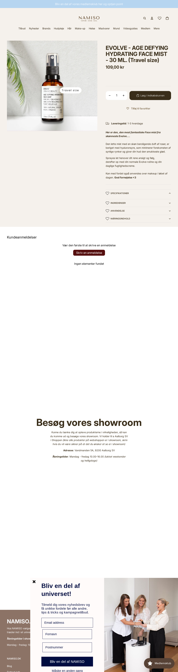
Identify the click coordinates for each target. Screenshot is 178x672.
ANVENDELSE (118, 210)
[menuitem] (156, 28)
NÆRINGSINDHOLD (120, 218)
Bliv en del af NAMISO (67, 661)
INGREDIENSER (118, 203)
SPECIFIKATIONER (120, 193)
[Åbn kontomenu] (152, 18)
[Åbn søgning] (144, 18)
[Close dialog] (34, 581)
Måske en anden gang (67, 670)
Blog (9, 666)
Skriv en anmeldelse (89, 252)
